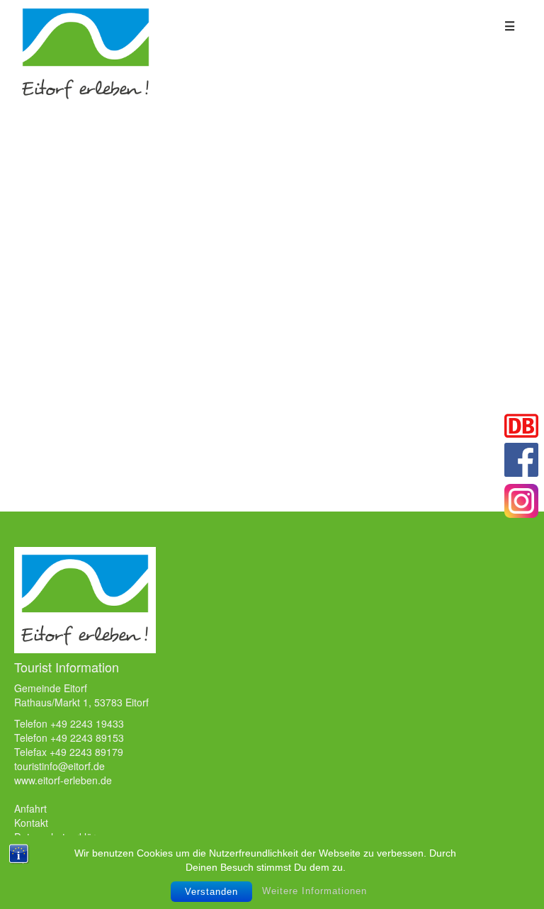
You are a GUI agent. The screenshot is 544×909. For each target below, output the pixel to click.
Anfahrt (30, 808)
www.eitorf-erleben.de (63, 780)
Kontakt (31, 822)
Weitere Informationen (314, 891)
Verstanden (211, 891)
